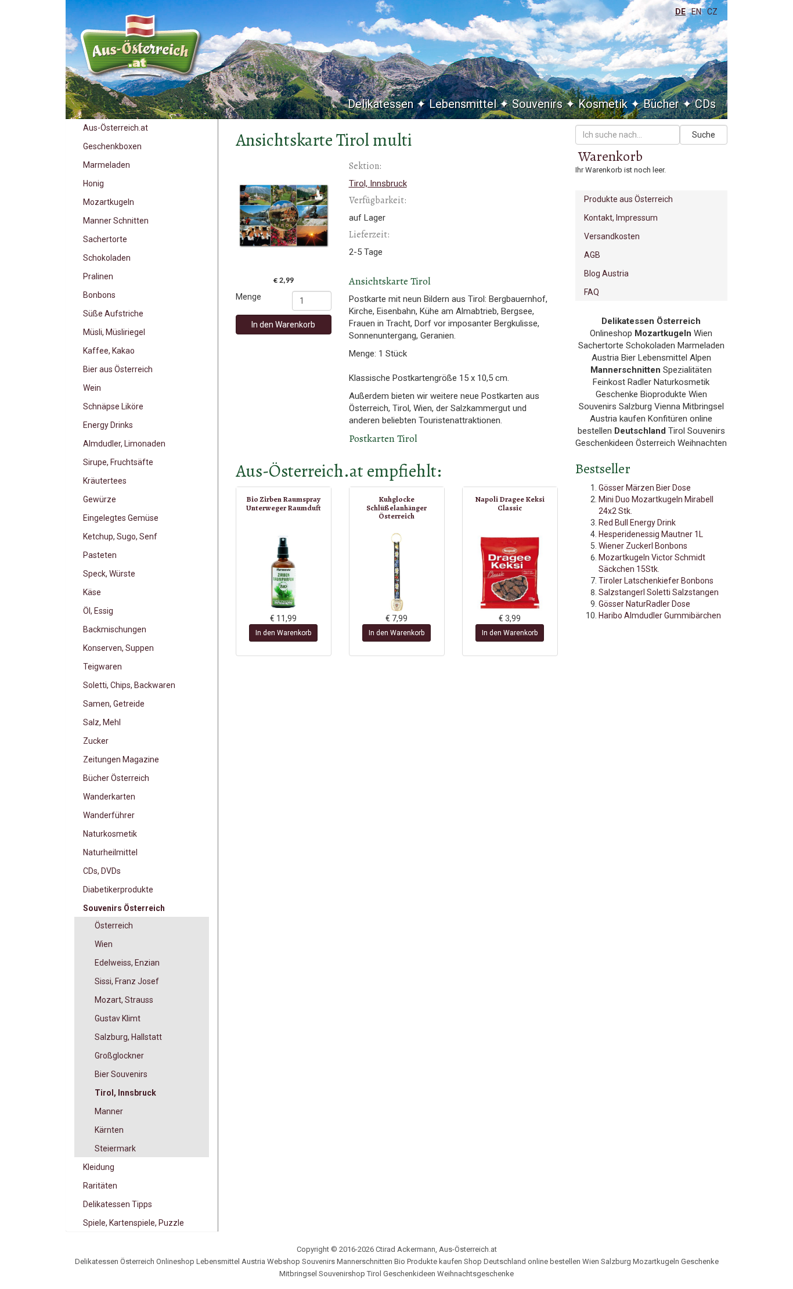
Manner (109, 1111)
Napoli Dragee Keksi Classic (510, 503)
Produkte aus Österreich (628, 199)
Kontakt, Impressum (621, 217)
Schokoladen (107, 257)
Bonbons (99, 295)
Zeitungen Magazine (121, 759)
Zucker (96, 741)
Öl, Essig (98, 610)
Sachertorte (105, 239)
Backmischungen (114, 629)
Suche (703, 134)
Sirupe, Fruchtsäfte (118, 462)
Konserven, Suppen (118, 648)
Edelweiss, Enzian (127, 962)
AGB (592, 255)
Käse (92, 592)
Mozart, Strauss (124, 999)
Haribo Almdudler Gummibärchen (660, 615)
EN (696, 11)
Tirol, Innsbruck (125, 1092)
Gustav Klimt (117, 1018)
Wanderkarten (109, 796)
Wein (92, 388)
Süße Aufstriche (113, 313)
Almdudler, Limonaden (124, 443)
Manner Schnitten (116, 220)
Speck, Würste (109, 573)
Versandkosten (612, 236)
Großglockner (119, 1055)
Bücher (661, 104)
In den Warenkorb (283, 324)
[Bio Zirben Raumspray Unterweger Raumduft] (284, 572)
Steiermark (115, 1148)
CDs (705, 104)
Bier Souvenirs (121, 1074)
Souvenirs (537, 104)
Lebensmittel (462, 104)
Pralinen (98, 276)
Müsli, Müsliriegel (114, 332)
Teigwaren (102, 666)
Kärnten (109, 1130)
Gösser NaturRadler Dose (644, 604)
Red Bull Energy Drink (637, 522)
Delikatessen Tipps (117, 1204)
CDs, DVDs (102, 871)
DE (680, 11)
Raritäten (100, 1185)
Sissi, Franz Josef (127, 981)
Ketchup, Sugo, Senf (120, 536)
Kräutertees (105, 480)
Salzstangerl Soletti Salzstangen (659, 592)
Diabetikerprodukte (118, 889)
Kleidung (98, 1167)
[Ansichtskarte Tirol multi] (283, 215)
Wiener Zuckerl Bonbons (643, 545)
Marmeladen (106, 165)
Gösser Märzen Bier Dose (645, 487)
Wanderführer (109, 815)
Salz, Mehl (102, 722)
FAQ (591, 292)
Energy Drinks (108, 425)
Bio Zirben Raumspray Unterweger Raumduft (283, 503)
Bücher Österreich (116, 778)
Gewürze (99, 499)
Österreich (114, 925)
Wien (104, 944)
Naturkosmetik (110, 833)
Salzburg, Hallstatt (128, 1037)
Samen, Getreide (114, 703)
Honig (93, 183)
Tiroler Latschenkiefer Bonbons (656, 580)
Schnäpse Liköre (113, 406)
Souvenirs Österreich (124, 908)
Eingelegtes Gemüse (120, 518)
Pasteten (100, 555)
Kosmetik (603, 104)
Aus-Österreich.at (115, 127)
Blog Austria (606, 273)
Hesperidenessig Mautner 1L (651, 534)
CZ (712, 11)
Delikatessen (380, 104)
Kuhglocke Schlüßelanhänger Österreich (396, 507)
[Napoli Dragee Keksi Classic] (510, 572)
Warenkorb (610, 156)
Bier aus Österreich (118, 369)
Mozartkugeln (108, 202)
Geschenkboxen (112, 146)
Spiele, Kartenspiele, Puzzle (133, 1222)
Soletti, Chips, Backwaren (129, 685)
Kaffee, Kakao (109, 350)
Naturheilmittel (110, 852)
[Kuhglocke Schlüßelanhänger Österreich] (397, 572)
